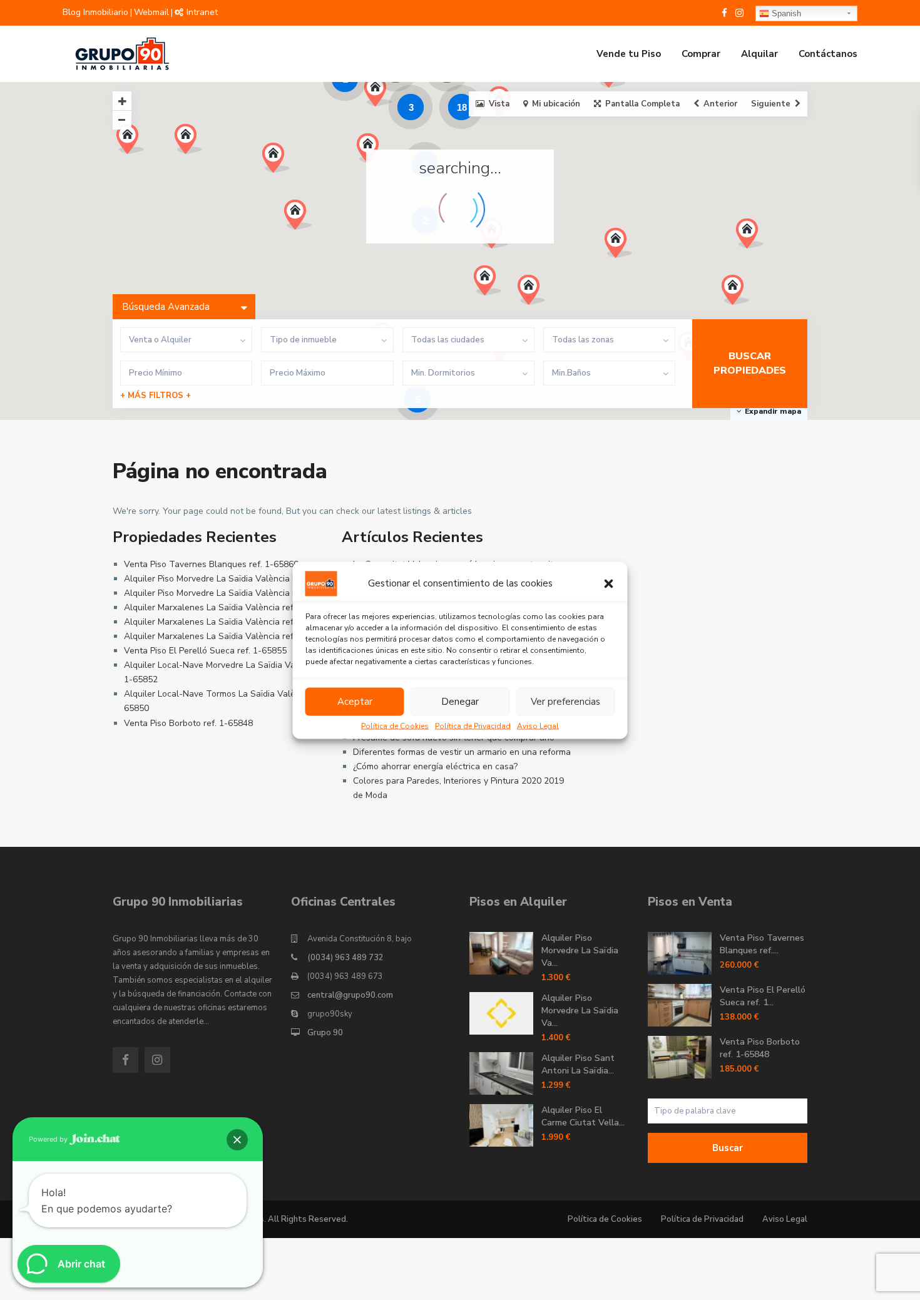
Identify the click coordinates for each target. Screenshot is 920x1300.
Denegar (460, 701)
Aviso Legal (538, 725)
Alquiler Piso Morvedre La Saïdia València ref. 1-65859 (233, 593)
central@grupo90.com (350, 995)
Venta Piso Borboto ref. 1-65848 (188, 723)
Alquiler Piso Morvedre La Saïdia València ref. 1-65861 (233, 579)
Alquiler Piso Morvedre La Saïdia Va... (579, 950)
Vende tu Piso (628, 54)
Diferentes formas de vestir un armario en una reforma (462, 752)
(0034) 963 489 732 (345, 957)
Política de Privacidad (473, 725)
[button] (609, 583)
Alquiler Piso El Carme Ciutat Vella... (583, 1116)
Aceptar (354, 701)
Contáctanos (828, 54)
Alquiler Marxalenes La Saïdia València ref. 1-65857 (228, 607)
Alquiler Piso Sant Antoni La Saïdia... (578, 1064)
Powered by (49, 1139)
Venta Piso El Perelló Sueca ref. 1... (762, 996)
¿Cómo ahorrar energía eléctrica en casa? (435, 766)
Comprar (701, 54)
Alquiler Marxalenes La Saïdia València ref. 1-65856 (228, 622)
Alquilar (759, 54)
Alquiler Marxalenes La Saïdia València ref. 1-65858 (228, 636)
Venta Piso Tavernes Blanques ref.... (762, 944)
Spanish (785, 13)
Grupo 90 (325, 1032)
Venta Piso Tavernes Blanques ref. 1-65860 (211, 564)
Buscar (727, 1148)
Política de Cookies (395, 725)
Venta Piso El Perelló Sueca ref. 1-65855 (205, 651)
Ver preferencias (565, 701)
